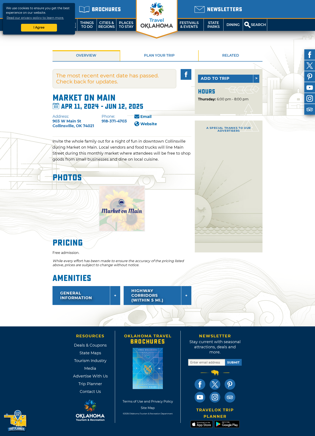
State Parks (213, 25)
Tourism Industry (90, 360)
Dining (233, 25)
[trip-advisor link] (230, 397)
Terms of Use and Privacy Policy (148, 401)
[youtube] (309, 87)
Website (148, 124)
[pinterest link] (230, 384)
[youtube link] (200, 397)
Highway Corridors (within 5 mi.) (147, 295)
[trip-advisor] (309, 109)
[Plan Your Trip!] (15, 421)
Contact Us (90, 391)
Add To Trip (215, 78)
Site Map (148, 408)
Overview (86, 55)
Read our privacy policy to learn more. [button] (35, 18)
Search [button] (258, 25)
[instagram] (309, 98)
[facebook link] (200, 384)
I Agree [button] (39, 27)
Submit (233, 362)
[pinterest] (309, 76)
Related (230, 55)
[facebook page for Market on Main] (186, 74)
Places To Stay (126, 25)
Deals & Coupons (90, 345)
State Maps (90, 353)
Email (146, 116)
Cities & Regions (106, 25)
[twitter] (309, 65)
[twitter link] (215, 384)
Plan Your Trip (159, 55)
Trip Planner (90, 384)
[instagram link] (215, 397)
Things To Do (87, 25)
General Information (76, 295)
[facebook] (309, 54)
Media (90, 368)
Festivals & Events (189, 25)
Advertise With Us (90, 376)
